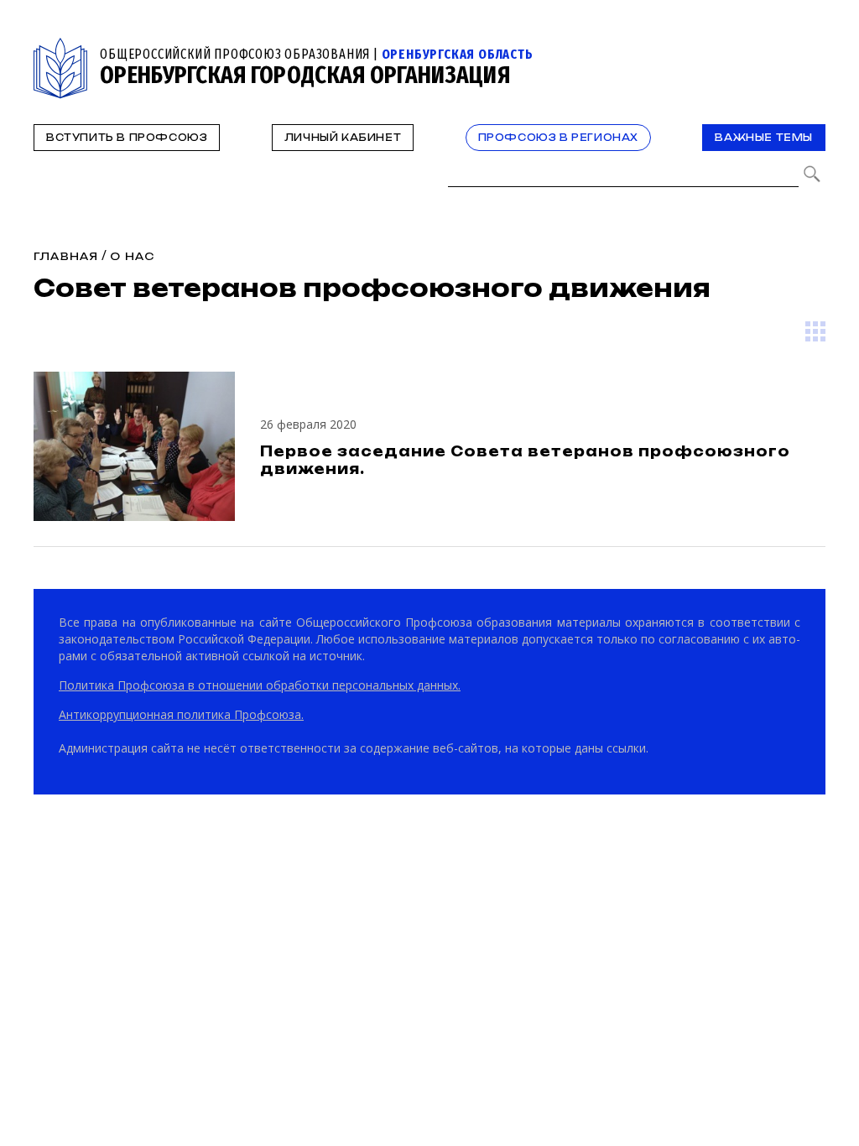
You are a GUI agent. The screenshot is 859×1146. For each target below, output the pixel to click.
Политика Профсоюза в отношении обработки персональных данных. (260, 685)
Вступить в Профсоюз (126, 137)
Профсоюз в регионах (558, 137)
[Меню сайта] (811, 47)
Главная (66, 256)
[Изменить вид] (815, 331)
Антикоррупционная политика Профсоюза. (181, 714)
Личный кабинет (342, 137)
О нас (132, 256)
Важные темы (764, 137)
